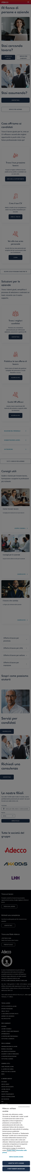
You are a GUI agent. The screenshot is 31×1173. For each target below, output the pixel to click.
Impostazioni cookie (16, 1156)
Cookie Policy (11, 1150)
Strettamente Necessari (16, 1168)
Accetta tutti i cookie (16, 1163)
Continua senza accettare (24, 1106)
